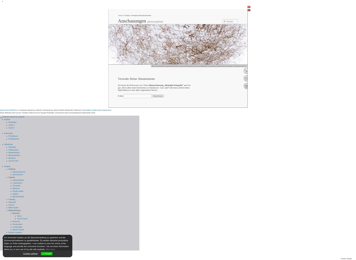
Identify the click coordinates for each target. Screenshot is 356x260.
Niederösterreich (19, 172)
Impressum (107, 110)
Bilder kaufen (13, 208)
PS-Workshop (13, 139)
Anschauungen (132, 20)
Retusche (16, 221)
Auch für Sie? (13, 161)
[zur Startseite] (12, 117)
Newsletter (87, 110)
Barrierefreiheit (14, 155)
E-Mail (120, 96)
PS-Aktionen (13, 136)
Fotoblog (127, 15)
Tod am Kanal (22, 219)
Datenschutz (97, 110)
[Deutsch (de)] (249, 7)
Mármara (16, 188)
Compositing (17, 227)
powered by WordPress (9, 110)
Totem (19, 216)
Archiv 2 (11, 128)
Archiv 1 (11, 125)
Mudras (15, 194)
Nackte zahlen (18, 191)
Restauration (17, 224)
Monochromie (18, 175)
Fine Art (11, 205)
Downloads (8, 133)
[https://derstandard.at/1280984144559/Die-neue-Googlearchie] (245, 89)
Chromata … (17, 186)
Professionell (13, 150)
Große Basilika (18, 180)
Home (120, 15)
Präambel (12, 147)
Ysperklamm (17, 183)
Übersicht (12, 202)
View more (50, 249)
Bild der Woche (18, 197)
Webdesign (8, 144)
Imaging (7, 166)
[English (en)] (249, 11)
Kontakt (7, 120)
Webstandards (13, 153)
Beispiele (12, 158)
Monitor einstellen (15, 232)
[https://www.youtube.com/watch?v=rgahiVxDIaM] (245, 73)
